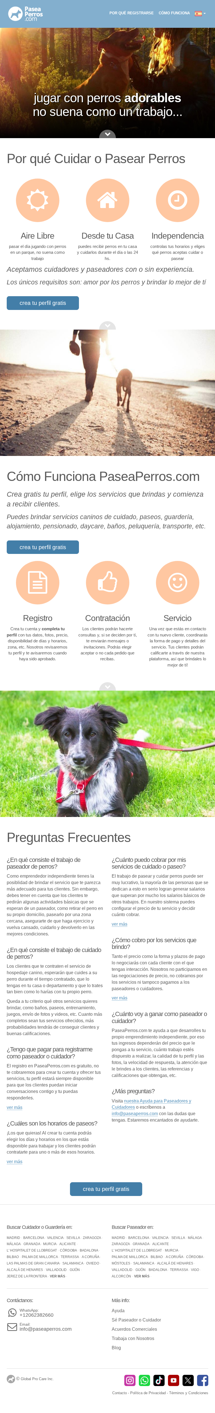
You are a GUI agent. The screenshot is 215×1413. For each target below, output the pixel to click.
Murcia (50, 1244)
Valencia (55, 1238)
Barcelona (34, 1238)
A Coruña (91, 1257)
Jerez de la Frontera (27, 1276)
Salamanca (73, 1263)
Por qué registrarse (131, 13)
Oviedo (93, 1263)
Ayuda (118, 1310)
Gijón (75, 1270)
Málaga (14, 1244)
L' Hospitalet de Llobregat (32, 1250)
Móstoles (121, 1263)
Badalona (89, 1250)
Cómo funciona (174, 13)
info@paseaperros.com (135, 1113)
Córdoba (69, 1250)
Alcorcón (122, 1276)
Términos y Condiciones (188, 1393)
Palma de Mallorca (40, 1257)
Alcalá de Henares (25, 1270)
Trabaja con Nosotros (133, 1338)
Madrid (14, 1238)
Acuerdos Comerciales (134, 1329)
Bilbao (13, 1257)
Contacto (119, 1393)
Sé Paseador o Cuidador (136, 1320)
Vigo (195, 1270)
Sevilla (73, 1238)
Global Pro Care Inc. (37, 1379)
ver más (14, 1107)
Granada (32, 1244)
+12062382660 (36, 1313)
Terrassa (70, 1257)
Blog (116, 1347)
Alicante (68, 1244)
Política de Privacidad (148, 1393)
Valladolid (56, 1270)
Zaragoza (92, 1238)
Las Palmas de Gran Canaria (33, 1263)
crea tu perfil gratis (43, 303)
